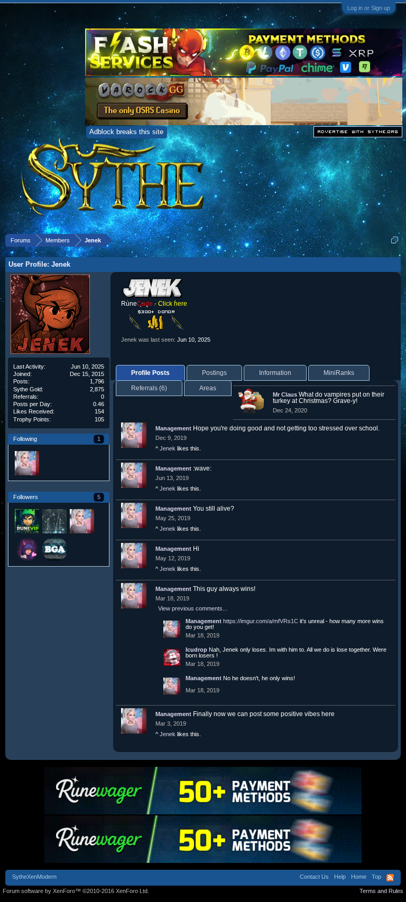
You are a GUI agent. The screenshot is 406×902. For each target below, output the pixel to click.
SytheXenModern (34, 876)
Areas (207, 388)
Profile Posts (150, 373)
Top (376, 876)
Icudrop (196, 649)
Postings (214, 373)
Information (275, 373)
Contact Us (314, 876)
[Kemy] (26, 548)
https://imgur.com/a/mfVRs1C (260, 621)
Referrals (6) (149, 388)
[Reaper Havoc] (54, 520)
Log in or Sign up (368, 8)
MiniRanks (339, 373)
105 (99, 419)
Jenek (168, 448)
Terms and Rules (381, 891)
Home (358, 876)
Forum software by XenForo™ (76, 891)
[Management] (26, 462)
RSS (390, 877)
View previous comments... (192, 608)
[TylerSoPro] (54, 548)
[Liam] (26, 520)
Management (173, 428)
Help (340, 876)
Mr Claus (285, 394)
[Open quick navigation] (394, 240)
